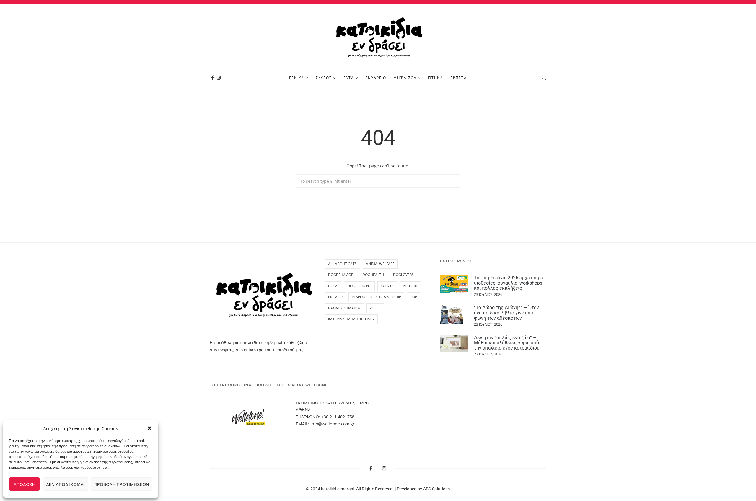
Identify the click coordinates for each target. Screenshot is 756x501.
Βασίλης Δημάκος (344, 308)
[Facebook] (212, 78)
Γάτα (348, 77)
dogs (333, 285)
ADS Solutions (436, 489)
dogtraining (359, 285)
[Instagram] (218, 78)
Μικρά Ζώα (405, 77)
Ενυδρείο (376, 77)
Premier (335, 296)
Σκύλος (324, 77)
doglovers (403, 274)
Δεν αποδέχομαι (65, 484)
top (413, 296)
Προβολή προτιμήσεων (121, 484)
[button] (149, 428)
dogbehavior (340, 274)
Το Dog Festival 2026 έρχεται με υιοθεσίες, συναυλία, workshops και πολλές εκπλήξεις (508, 283)
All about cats (342, 263)
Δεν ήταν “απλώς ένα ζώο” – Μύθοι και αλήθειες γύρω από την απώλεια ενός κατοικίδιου (507, 343)
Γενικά (296, 77)
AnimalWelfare (380, 263)
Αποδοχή (24, 484)
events (387, 285)
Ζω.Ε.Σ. (375, 308)
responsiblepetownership (376, 296)
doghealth (373, 274)
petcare (410, 285)
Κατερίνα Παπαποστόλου (351, 319)
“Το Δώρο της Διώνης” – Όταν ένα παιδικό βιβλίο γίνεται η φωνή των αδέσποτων (506, 313)
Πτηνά (435, 77)
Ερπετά (458, 77)
